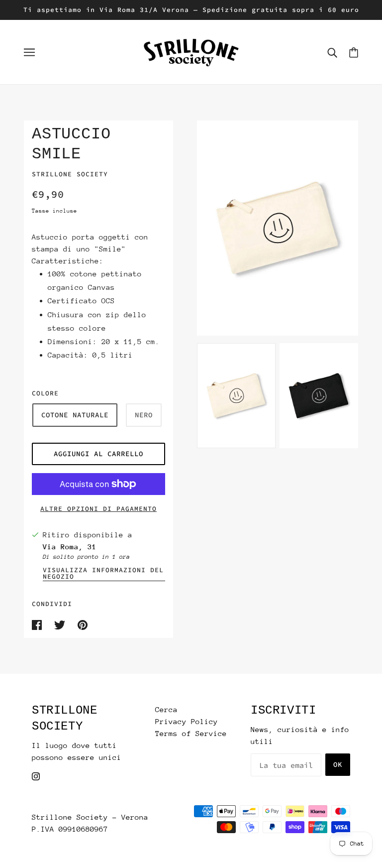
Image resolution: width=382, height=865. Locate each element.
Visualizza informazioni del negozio (103, 574)
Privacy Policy (186, 721)
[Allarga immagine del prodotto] (277, 228)
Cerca (166, 709)
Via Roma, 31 (69, 546)
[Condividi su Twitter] (62, 624)
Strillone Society (70, 174)
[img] (36, 775)
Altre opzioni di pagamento (98, 508)
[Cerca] (332, 52)
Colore (45, 393)
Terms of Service (191, 733)
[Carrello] (353, 52)
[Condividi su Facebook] (39, 624)
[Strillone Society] (191, 51)
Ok (337, 764)
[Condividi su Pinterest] (83, 624)
